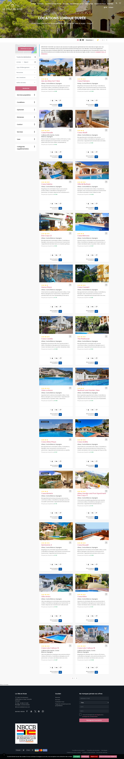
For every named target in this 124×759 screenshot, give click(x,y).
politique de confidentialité (89, 716)
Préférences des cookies (74, 752)
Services (20, 132)
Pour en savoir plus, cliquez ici (108, 756)
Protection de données (93, 750)
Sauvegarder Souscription (94, 720)
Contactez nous (100, 4)
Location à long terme (53, 4)
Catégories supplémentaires (23, 148)
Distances (20, 117)
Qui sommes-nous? (77, 4)
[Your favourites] (120, 4)
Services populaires (24, 95)
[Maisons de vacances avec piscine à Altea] (13, 6)
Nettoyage (89, 4)
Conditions (21, 102)
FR (106, 7)
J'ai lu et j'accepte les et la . (92, 715)
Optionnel (20, 110)
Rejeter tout (94, 756)
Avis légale (104, 750)
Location (41, 4)
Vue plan (110, 4)
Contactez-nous (59, 701)
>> (106, 40)
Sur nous (57, 699)
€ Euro (111, 7)
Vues (18, 139)
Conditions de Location (78, 750)
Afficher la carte (26, 48)
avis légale (97, 715)
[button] (41, 67)
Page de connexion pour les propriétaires (63, 704)
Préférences (85, 756)
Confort (20, 124)
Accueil (33, 4)
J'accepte (76, 756)
